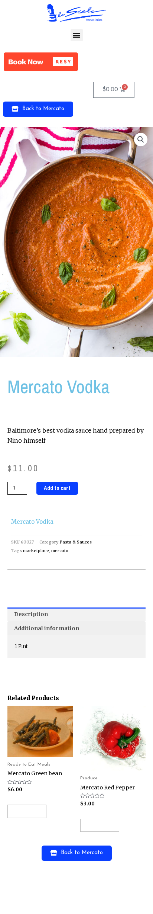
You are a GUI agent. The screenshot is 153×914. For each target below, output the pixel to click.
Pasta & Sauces (75, 542)
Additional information (46, 628)
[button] (77, 35)
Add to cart (57, 488)
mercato (59, 550)
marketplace (36, 550)
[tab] (76, 614)
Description (31, 614)
